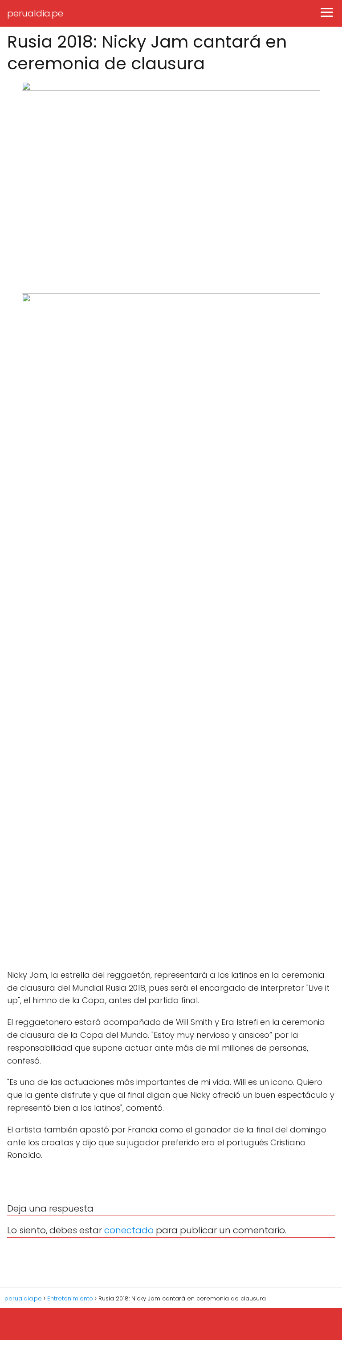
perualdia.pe (35, 13)
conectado (129, 1230)
